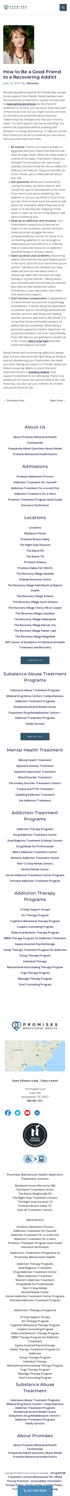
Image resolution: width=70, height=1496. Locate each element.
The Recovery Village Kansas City (35, 625)
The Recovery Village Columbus (35, 613)
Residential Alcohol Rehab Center (35, 707)
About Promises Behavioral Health (35, 437)
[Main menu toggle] (63, 7)
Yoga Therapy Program (35, 973)
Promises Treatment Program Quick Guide (35, 499)
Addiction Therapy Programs (35, 829)
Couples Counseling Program (35, 927)
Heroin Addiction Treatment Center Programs (35, 875)
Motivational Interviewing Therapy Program (35, 967)
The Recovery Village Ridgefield (35, 636)
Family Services (35, 723)
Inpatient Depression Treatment (35, 771)
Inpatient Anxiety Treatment (35, 766)
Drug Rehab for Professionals (35, 846)
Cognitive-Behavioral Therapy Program (35, 921)
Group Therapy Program (35, 955)
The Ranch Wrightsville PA (35, 1193)
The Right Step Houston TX (35, 1202)
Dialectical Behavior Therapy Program (35, 932)
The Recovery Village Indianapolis (35, 619)
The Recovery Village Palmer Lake (35, 630)
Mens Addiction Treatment (35, 1276)
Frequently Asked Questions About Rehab (35, 448)
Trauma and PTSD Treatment (35, 789)
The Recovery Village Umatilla (35, 573)
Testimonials (35, 442)
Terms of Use (33, 1485)
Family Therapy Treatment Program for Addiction (35, 950)
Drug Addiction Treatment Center (35, 835)
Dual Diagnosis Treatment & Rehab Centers (35, 840)
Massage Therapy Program (35, 978)
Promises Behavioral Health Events (35, 454)
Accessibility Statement (46, 1481)
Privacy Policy (14, 1485)
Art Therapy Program (35, 915)
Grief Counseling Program (35, 984)
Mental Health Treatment (35, 760)
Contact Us (35, 660)
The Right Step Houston (35, 545)
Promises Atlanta (35, 562)
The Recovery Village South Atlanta (35, 602)
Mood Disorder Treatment (35, 777)
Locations (35, 527)
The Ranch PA (35, 550)
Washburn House (35, 533)
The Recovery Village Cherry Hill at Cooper (35, 608)
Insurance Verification (35, 505)
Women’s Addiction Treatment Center (35, 858)
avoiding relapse (38, 372)
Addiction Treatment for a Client (35, 494)
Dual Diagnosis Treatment (35, 1268)
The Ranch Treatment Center (35, 1189)
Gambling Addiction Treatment (35, 794)
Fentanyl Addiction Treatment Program (35, 881)
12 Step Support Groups (35, 909)
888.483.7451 (35, 736)
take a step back (38, 341)
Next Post (58, 400)
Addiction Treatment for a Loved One (35, 488)
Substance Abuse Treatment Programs (35, 690)
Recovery (33, 83)
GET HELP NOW (36, 1490)
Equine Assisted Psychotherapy (35, 944)
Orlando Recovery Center (35, 579)
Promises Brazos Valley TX (35, 1206)
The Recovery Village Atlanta (35, 596)
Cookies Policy (53, 1485)
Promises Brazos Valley (35, 539)
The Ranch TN (35, 556)
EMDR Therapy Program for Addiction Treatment (35, 938)
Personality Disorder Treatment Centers (35, 783)
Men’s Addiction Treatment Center (35, 852)
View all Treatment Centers (35, 1210)
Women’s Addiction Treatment (35, 1280)
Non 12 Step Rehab (35, 1288)
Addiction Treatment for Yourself (35, 482)
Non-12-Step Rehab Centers (35, 863)
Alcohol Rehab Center (35, 869)
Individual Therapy (35, 961)
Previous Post (14, 400)
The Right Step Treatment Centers (35, 1197)
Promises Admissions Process (35, 476)
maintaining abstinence (21, 104)
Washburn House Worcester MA (35, 1185)
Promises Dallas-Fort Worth (35, 568)
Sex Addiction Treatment (35, 800)
